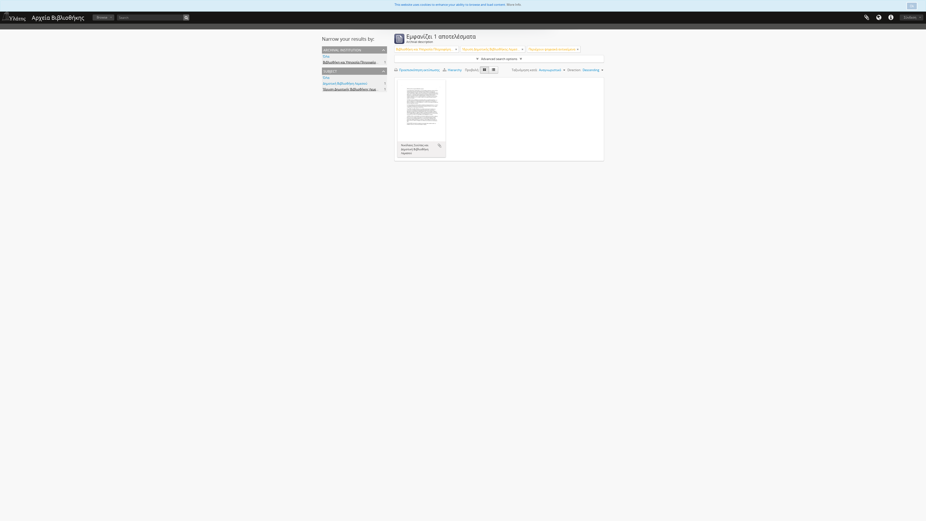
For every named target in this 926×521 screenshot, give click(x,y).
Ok (912, 6)
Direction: (574, 70)
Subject (330, 71)
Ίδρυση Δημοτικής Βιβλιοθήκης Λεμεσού (352, 89)
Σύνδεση (910, 17)
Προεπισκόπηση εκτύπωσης (419, 70)
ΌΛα (326, 56)
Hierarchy (455, 70)
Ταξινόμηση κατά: (525, 70)
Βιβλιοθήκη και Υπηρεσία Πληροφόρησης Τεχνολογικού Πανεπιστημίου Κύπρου (381, 62)
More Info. (514, 4)
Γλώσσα (879, 18)
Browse (102, 17)
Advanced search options (499, 59)
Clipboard (867, 18)
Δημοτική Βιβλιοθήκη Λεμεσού (345, 83)
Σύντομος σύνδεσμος (891, 18)
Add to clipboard (439, 145)
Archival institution (342, 49)
